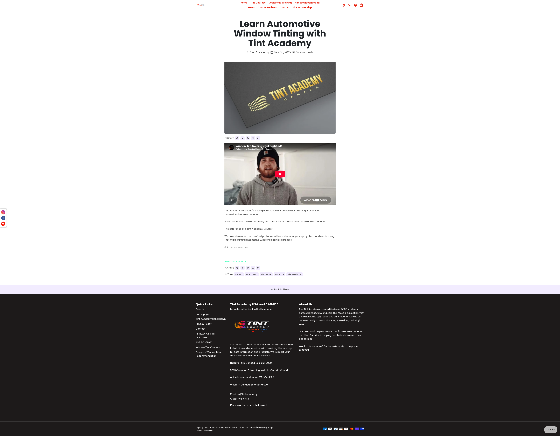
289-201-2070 (239, 399)
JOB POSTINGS (204, 342)
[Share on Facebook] (237, 138)
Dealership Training (280, 2)
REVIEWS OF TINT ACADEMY (205, 335)
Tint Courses (258, 2)
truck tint (279, 274)
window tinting (294, 274)
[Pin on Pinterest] (248, 138)
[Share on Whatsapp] (253, 138)
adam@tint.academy (243, 394)
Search (200, 309)
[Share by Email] (258, 138)
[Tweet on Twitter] (242, 138)
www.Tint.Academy (235, 261)
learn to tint (251, 274)
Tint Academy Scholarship (211, 319)
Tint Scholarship (302, 7)
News (251, 7)
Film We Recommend (307, 2)
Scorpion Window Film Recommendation (208, 354)
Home (243, 2)
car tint (238, 274)
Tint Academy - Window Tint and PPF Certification (234, 427)
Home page (202, 314)
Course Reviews (267, 7)
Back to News (280, 289)
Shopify (271, 427)
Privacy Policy (203, 324)
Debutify (209, 430)
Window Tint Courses (208, 347)
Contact (285, 7)
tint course (266, 274)
